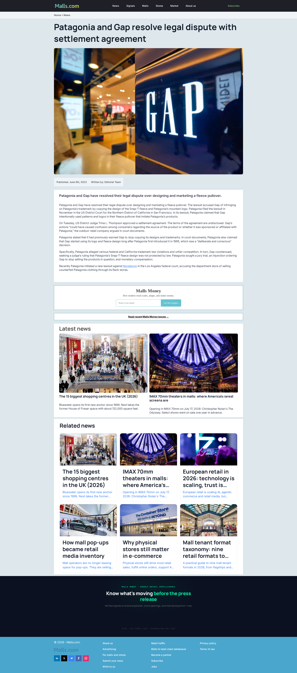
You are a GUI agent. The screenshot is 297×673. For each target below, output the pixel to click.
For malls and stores (114, 654)
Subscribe (233, 5)
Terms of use (207, 649)
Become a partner (161, 654)
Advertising (109, 649)
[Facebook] (79, 658)
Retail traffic (158, 643)
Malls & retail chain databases (168, 649)
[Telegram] (71, 658)
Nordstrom (130, 266)
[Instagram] (86, 658)
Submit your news (113, 660)
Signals (130, 5)
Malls (145, 5)
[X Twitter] (64, 658)
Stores (159, 5)
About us (191, 5)
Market (174, 5)
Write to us (109, 666)
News (115, 5)
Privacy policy (208, 643)
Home (57, 15)
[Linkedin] (57, 658)
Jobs (154, 666)
